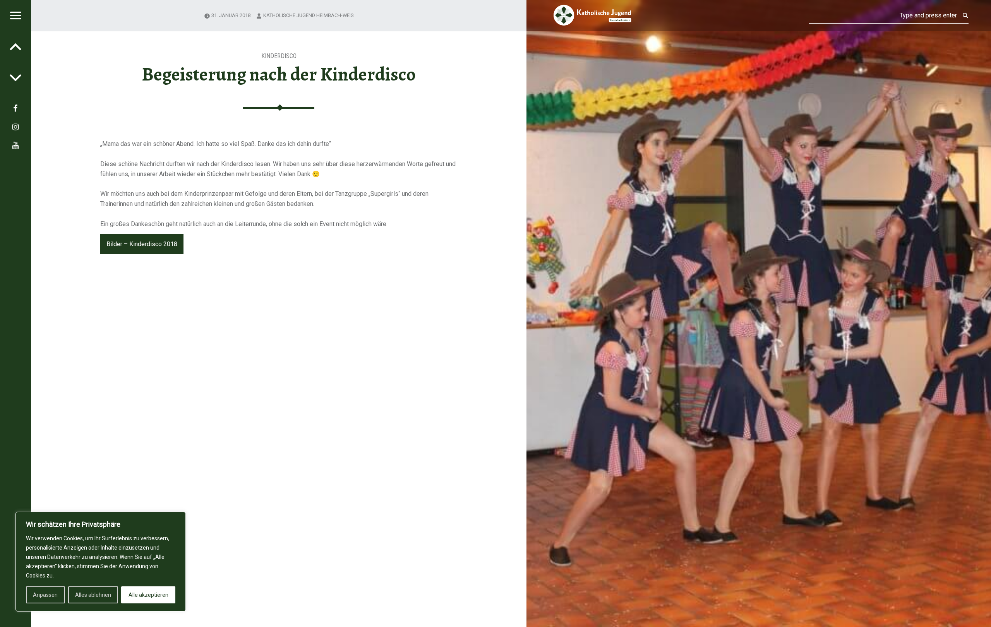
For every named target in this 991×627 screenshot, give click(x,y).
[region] (100, 562)
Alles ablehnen (93, 595)
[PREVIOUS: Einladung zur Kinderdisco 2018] (15, 77)
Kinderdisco (279, 56)
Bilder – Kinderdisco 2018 (141, 244)
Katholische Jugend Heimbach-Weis (308, 15)
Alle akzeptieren (148, 595)
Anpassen (45, 595)
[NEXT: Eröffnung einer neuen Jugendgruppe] (15, 46)
